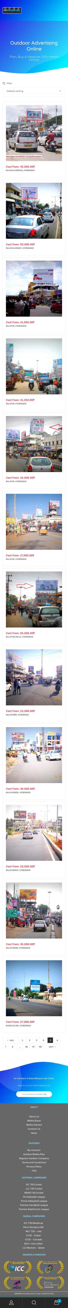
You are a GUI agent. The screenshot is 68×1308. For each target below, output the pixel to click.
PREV (12, 1040)
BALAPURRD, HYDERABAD (17, 714)
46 (26, 1046)
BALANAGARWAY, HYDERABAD (20, 247)
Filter (9, 83)
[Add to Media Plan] (60, 106)
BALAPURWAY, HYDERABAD (18, 870)
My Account (11, 1302)
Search (34, 1302)
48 (40, 1046)
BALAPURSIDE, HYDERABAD (18, 792)
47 (33, 1046)
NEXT (51, 1046)
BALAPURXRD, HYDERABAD (18, 947)
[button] (34, 1094)
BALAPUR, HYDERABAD (16, 325)
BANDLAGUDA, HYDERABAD (18, 1025)
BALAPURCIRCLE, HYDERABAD (19, 636)
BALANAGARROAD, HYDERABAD (20, 170)
